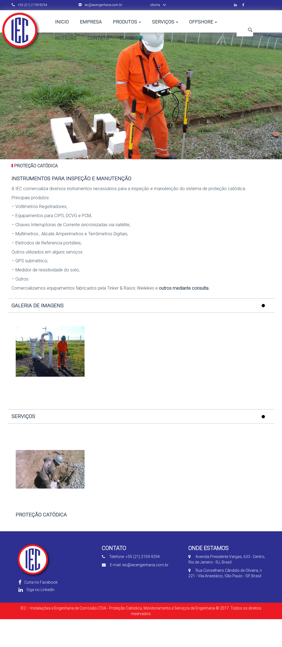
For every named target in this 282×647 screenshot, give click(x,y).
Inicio (62, 22)
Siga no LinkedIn (40, 589)
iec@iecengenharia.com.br (103, 5)
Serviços (163, 22)
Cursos (129, 38)
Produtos (125, 22)
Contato (98, 38)
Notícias (66, 38)
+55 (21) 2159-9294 (32, 5)
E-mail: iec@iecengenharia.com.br (139, 565)
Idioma (155, 5)
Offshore (201, 22)
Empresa (91, 22)
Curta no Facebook (41, 582)
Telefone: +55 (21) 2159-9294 (134, 556)
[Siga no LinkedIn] (238, 5)
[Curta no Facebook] (246, 5)
